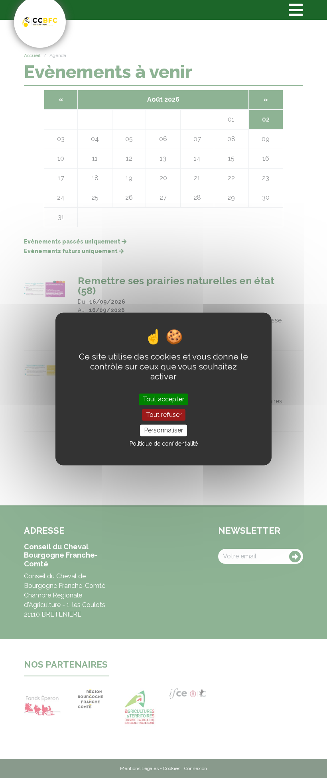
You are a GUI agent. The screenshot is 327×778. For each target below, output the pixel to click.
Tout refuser (163, 414)
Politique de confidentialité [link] (164, 444)
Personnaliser (163, 430)
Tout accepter (163, 399)
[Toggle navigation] (295, 10)
